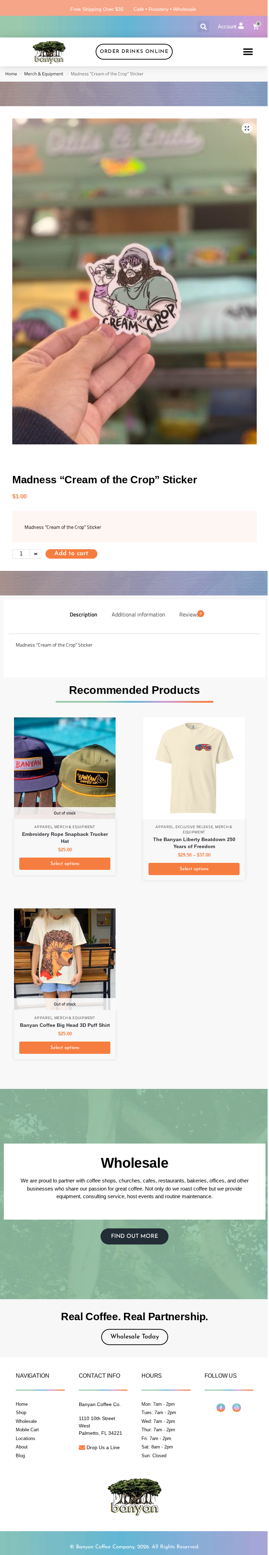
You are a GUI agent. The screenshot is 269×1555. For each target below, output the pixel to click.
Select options (64, 863)
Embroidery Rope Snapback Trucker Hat (65, 838)
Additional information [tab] (138, 614)
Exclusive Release (194, 827)
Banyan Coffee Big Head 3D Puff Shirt (65, 1025)
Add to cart (71, 554)
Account (227, 26)
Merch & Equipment (43, 73)
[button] (203, 26)
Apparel (43, 827)
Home (11, 73)
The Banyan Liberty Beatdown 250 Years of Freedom (194, 843)
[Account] (241, 25)
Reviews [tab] (190, 614)
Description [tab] (83, 614)
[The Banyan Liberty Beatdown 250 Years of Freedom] (194, 768)
